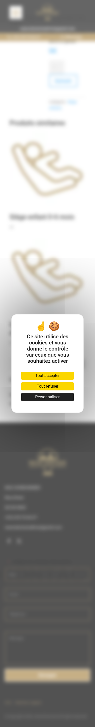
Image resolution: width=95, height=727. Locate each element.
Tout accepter (47, 375)
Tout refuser (47, 386)
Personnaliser (47, 396)
